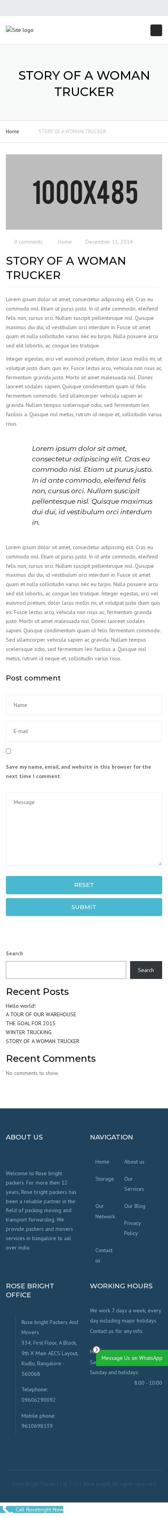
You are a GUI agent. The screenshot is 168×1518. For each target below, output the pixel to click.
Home (12, 131)
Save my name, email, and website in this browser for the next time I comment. (78, 771)
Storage (104, 1178)
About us (134, 1161)
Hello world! (21, 1005)
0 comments (28, 241)
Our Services (134, 1184)
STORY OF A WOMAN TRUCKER (42, 1041)
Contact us (104, 1255)
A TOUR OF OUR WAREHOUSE (41, 1014)
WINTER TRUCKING (29, 1032)
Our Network (105, 1211)
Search (14, 953)
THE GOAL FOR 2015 (30, 1023)
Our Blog (134, 1205)
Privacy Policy (132, 1228)
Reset (84, 884)
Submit (84, 907)
